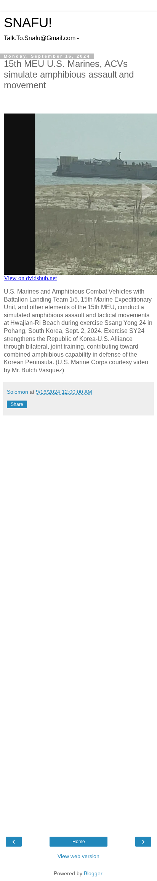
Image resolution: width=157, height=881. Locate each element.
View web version (78, 856)
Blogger (93, 873)
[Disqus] (78, 522)
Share (17, 404)
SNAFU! (28, 22)
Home (78, 841)
